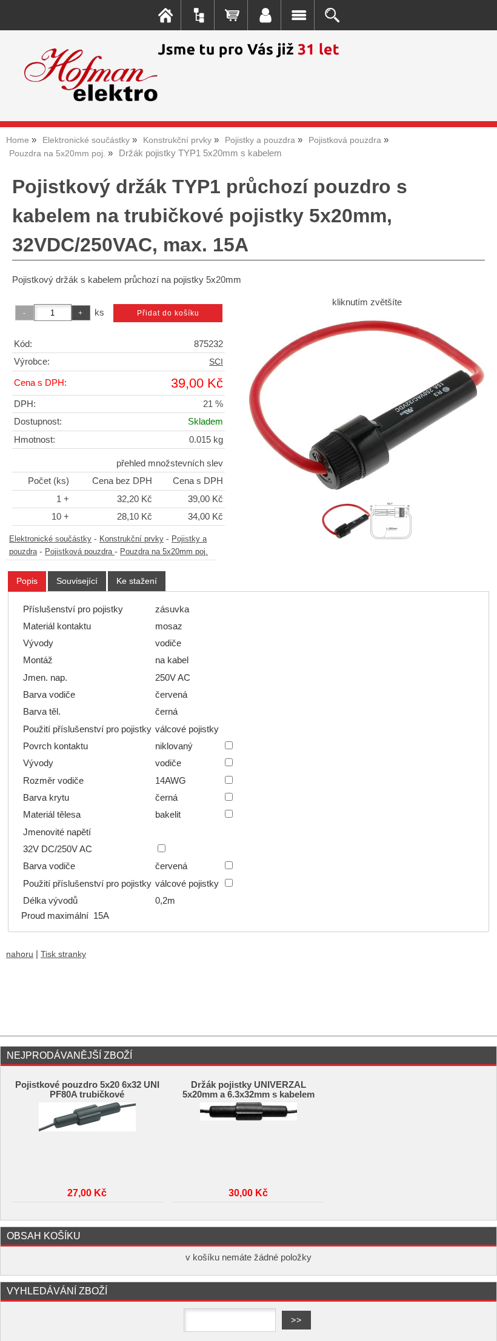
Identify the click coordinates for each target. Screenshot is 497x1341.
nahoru (19, 954)
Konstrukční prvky (131, 539)
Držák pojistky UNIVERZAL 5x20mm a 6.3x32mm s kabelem (248, 1089)
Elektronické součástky (50, 539)
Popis (27, 581)
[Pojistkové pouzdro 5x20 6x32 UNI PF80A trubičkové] (87, 1138)
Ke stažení (136, 581)
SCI (216, 361)
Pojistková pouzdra (80, 552)
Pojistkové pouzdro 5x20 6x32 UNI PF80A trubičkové (87, 1089)
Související (77, 581)
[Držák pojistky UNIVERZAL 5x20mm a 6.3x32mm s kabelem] (248, 1138)
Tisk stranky (63, 954)
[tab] (27, 581)
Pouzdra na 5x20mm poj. (164, 552)
